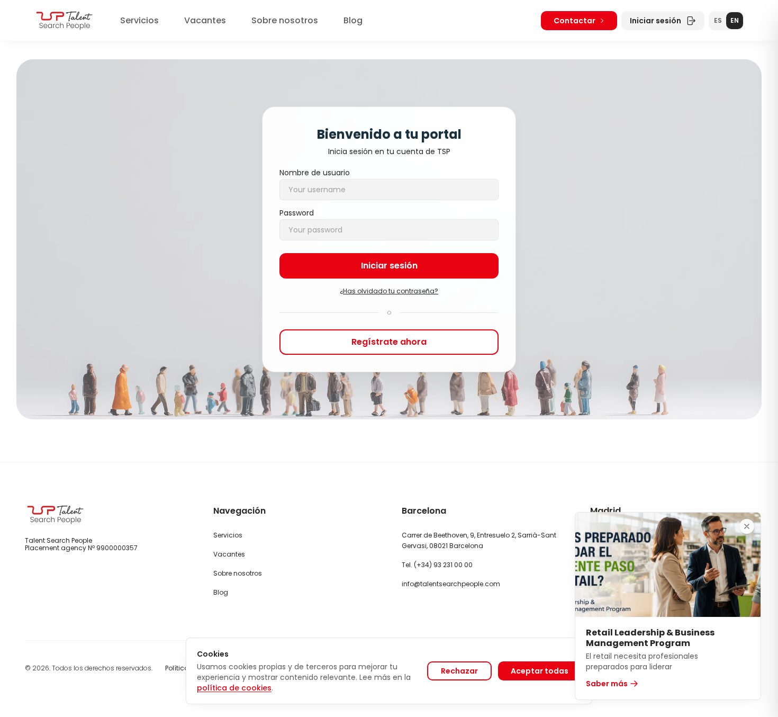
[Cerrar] (746, 526)
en (734, 20)
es (718, 20)
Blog (353, 20)
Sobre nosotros (284, 20)
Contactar (574, 20)
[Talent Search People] (64, 20)
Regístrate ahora (389, 342)
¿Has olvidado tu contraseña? (389, 291)
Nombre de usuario (314, 172)
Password (296, 213)
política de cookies (234, 688)
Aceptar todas (539, 671)
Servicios (139, 20)
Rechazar (459, 671)
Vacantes (205, 20)
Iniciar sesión (655, 20)
